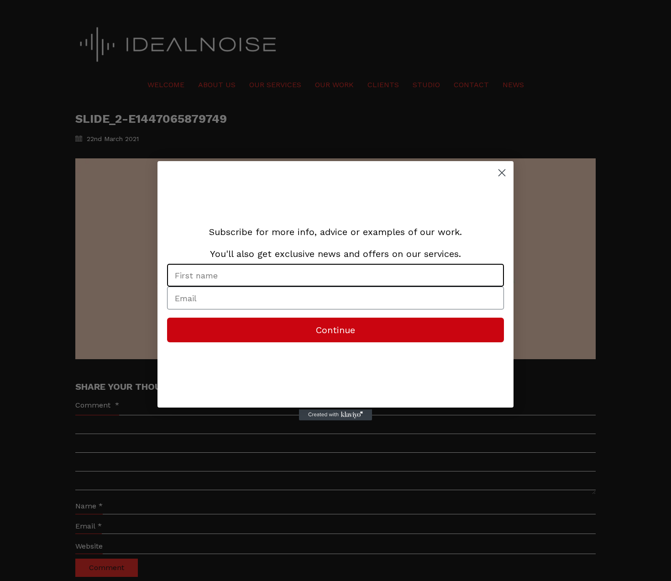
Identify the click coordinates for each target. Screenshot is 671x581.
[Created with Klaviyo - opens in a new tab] (335, 414)
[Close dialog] (502, 173)
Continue (335, 330)
